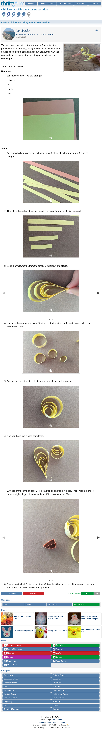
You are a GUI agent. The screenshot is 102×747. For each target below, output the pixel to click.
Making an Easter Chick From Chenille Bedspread (90, 617)
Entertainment (9, 690)
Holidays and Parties (60, 694)
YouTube (58, 653)
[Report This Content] (97, 593)
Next (98, 293)
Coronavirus (57, 683)
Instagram (10, 657)
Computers (57, 679)
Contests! (59, 657)
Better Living (8, 675)
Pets (5, 705)
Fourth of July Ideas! (13, 649)
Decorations (52, 604)
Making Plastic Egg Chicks (57, 630)
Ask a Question (61, 661)
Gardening (58, 645)
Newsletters (11, 661)
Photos (55, 705)
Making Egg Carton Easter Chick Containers (90, 630)
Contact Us (62, 722)
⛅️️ (68, 725)
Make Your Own (58, 698)
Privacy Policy (50, 722)
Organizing (8, 701)
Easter (28, 604)
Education (56, 686)
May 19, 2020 (79, 604)
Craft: (25, 22)
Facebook (59, 649)
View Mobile (57, 720)
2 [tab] (53, 319)
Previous (4, 293)
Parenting (56, 701)
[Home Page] (12, 1)
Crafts (6, 604)
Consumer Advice (10, 683)
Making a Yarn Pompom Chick (22, 617)
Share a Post (12, 665)
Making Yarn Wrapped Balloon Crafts (56, 617)
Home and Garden (10, 698)
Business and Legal (11, 679)
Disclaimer (40, 722)
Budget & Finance (59, 675)
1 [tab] (49, 319)
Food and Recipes (59, 690)
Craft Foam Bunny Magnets (23, 630)
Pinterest (10, 653)
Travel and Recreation (12, 709)
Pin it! (34, 594)
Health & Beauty (10, 694)
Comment (12, 594)
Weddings (56, 709)
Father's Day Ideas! (12, 645)
